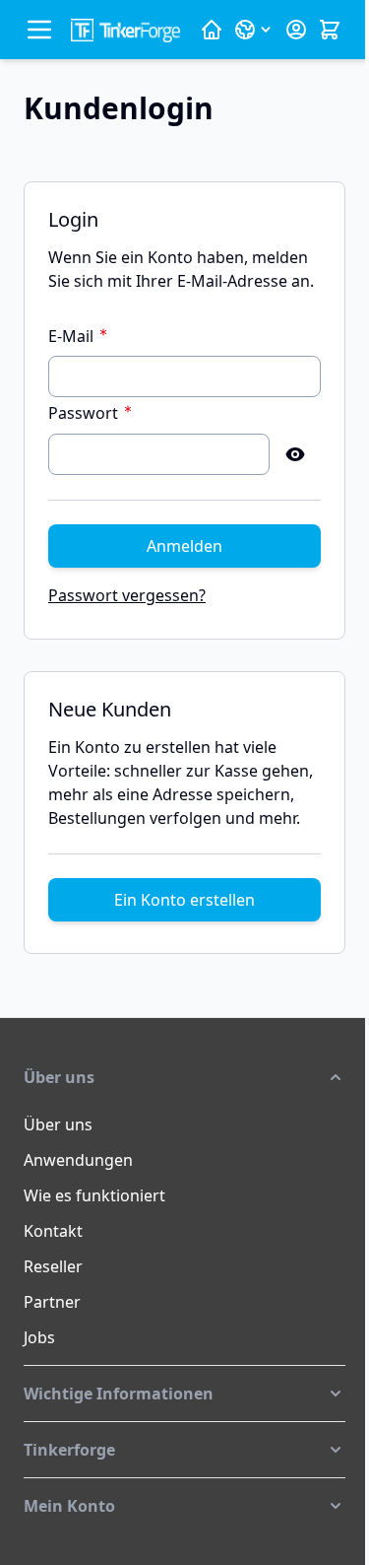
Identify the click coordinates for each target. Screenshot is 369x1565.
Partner (52, 1302)
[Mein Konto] (296, 29)
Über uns (58, 1124)
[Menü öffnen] (39, 29)
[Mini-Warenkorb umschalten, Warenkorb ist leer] (329, 29)
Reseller (53, 1266)
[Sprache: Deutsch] (253, 29)
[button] (184, 1077)
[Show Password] (295, 454)
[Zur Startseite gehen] (125, 30)
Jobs (39, 1337)
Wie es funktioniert (94, 1195)
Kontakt (53, 1231)
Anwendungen (78, 1160)
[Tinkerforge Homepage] (211, 29)
